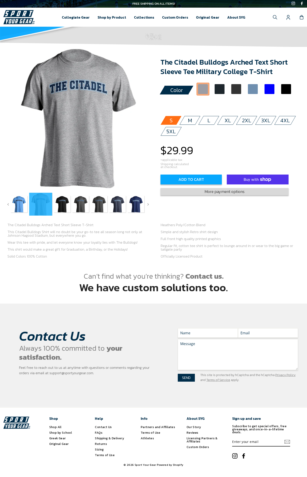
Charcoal (220, 89)
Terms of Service (218, 380)
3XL (265, 120)
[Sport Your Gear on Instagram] (293, 4)
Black (286, 89)
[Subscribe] (287, 441)
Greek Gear (57, 438)
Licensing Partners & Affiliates (202, 440)
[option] (153, 3)
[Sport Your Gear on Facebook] (302, 4)
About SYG (236, 17)
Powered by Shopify (170, 465)
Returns (101, 444)
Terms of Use (105, 455)
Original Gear (207, 17)
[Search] (275, 17)
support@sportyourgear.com (71, 373)
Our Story (194, 427)
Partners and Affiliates (158, 427)
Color (176, 90)
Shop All (55, 427)
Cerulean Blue (269, 89)
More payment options (225, 191)
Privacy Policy (285, 375)
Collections (144, 17)
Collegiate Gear (76, 17)
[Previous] (8, 204)
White (203, 102)
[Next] (148, 204)
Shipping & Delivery (109, 438)
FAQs (98, 432)
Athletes (147, 438)
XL (228, 120)
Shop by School (60, 432)
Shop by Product (112, 17)
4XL (285, 120)
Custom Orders (175, 17)
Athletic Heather (203, 89)
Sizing (99, 449)
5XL (171, 131)
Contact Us (103, 427)
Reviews (192, 432)
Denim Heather (253, 89)
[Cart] (301, 17)
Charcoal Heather (236, 89)
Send (186, 377)
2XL (246, 120)
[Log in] (288, 17)
